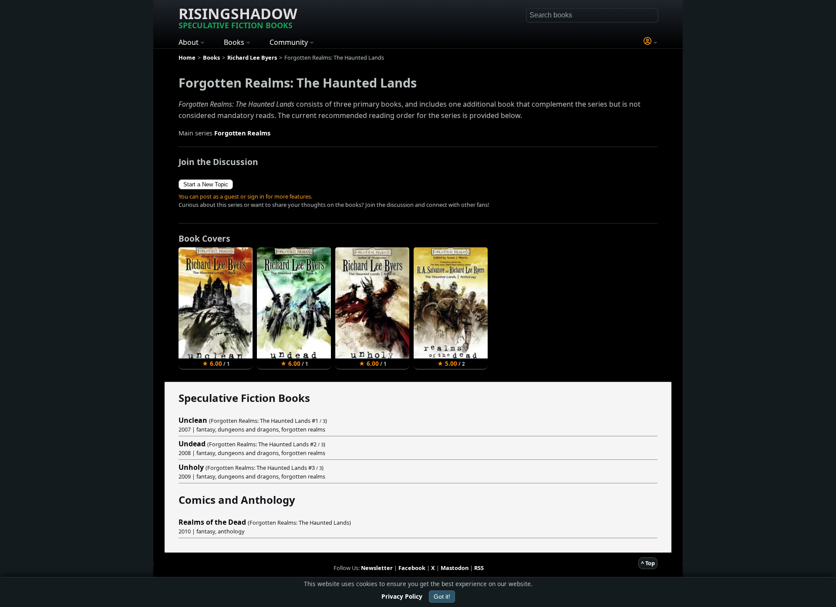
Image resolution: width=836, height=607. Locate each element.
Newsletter (377, 568)
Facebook (411, 568)
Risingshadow (238, 16)
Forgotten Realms (242, 133)
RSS (479, 568)
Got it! (442, 596)
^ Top (648, 563)
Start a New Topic (205, 184)
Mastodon (455, 568)
